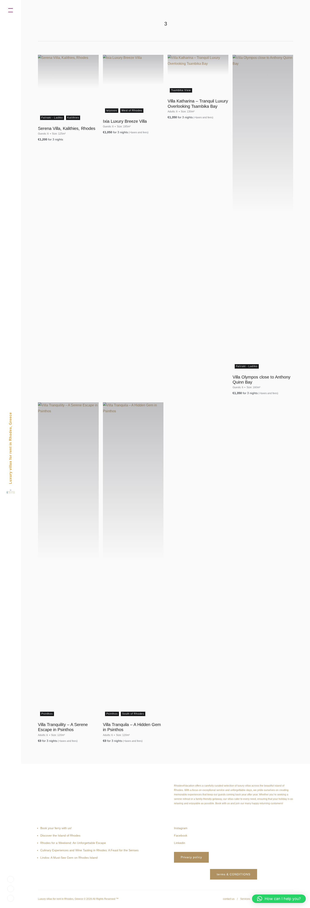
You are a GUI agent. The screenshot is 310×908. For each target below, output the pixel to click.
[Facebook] (10, 888)
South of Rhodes (133, 713)
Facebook (180, 835)
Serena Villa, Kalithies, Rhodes (66, 128)
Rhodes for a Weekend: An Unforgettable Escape (73, 843)
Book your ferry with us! (56, 828)
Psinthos (47, 713)
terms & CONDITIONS (234, 874)
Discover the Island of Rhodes (60, 835)
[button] (279, 899)
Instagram (180, 828)
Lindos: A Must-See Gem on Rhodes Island (69, 857)
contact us (229, 898)
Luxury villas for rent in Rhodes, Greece (10, 448)
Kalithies (73, 117)
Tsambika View (181, 90)
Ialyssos (111, 110)
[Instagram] (10, 879)
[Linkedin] (10, 898)
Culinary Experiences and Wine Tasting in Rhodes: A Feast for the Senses (89, 850)
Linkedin (179, 843)
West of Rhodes (131, 110)
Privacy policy (191, 857)
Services (245, 898)
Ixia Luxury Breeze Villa (125, 121)
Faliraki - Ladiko (52, 117)
